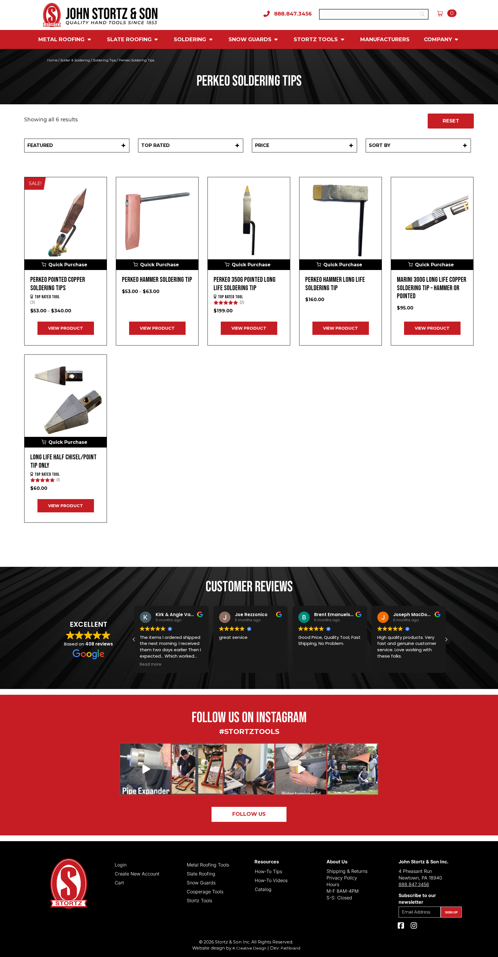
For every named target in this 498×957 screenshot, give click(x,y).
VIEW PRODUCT (65, 328)
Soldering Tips (104, 60)
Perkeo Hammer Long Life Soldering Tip (335, 283)
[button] (65, 264)
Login (121, 864)
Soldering (190, 39)
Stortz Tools (316, 39)
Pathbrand (290, 948)
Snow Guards (251, 39)
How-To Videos (271, 880)
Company (438, 39)
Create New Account (137, 873)
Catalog (263, 889)
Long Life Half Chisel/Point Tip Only (63, 461)
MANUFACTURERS (385, 39)
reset (451, 121)
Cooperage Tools (205, 891)
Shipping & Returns (347, 871)
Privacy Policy (342, 878)
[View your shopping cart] (442, 13)
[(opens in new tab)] (249, 769)
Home (52, 60)
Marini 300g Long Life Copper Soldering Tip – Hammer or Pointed (431, 288)
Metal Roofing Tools (208, 864)
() (32, 302)
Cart (119, 882)
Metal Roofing (62, 39)
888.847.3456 (414, 884)
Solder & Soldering (75, 60)
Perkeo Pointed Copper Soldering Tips (57, 283)
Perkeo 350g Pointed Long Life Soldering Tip (245, 283)
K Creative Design (249, 948)
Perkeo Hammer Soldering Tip (157, 279)
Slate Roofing (130, 39)
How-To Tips (268, 871)
